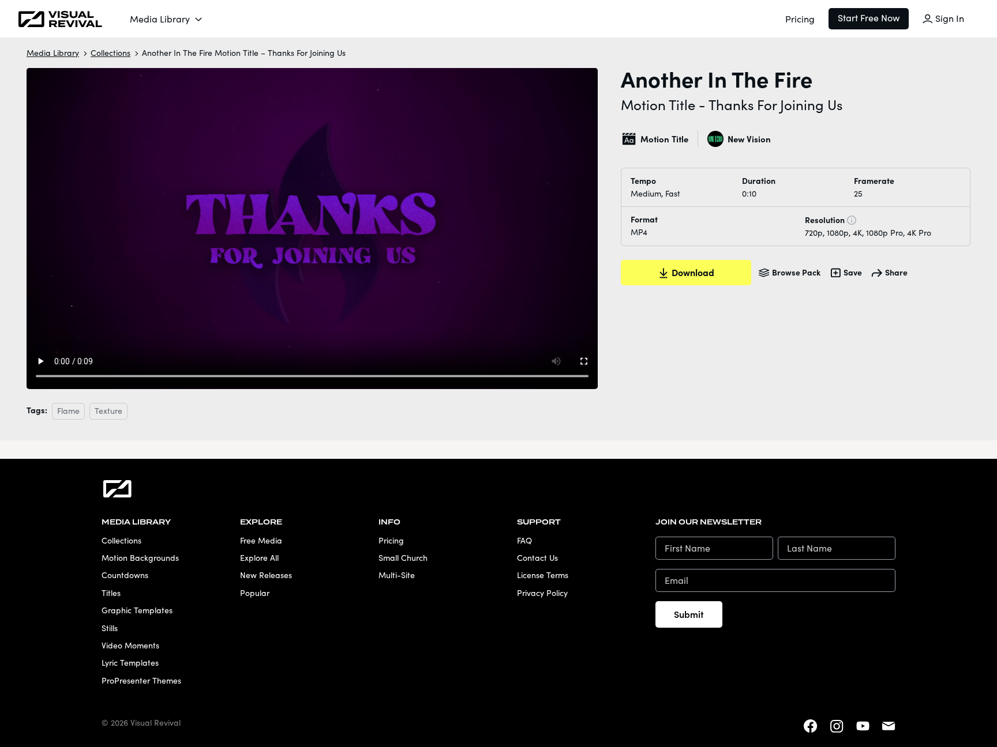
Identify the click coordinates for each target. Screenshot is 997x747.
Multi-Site (396, 574)
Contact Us (537, 557)
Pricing (800, 19)
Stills (110, 627)
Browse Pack (796, 272)
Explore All (259, 557)
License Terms (542, 574)
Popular (254, 592)
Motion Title (664, 139)
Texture (108, 410)
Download (693, 272)
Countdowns (125, 574)
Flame (68, 410)
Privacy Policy (542, 592)
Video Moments (130, 645)
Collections (110, 52)
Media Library (160, 19)
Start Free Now (868, 18)
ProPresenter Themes (141, 680)
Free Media (261, 540)
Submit (689, 614)
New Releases (266, 574)
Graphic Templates (137, 610)
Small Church (403, 557)
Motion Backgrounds (140, 557)
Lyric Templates (130, 662)
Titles (111, 592)
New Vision (749, 139)
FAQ (524, 540)
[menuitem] (167, 19)
